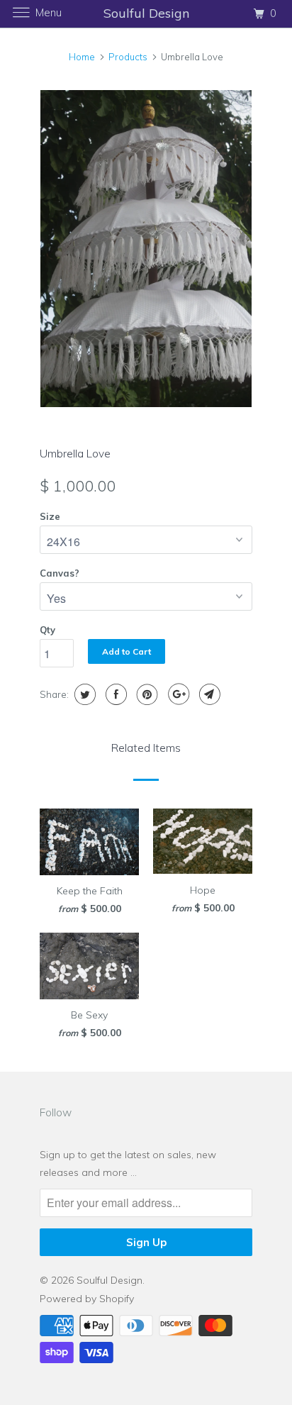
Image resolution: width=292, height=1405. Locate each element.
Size (50, 516)
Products (127, 56)
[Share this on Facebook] (114, 694)
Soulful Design (109, 1280)
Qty (47, 629)
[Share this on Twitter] (83, 694)
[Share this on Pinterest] (145, 694)
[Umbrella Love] (146, 248)
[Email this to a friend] (208, 694)
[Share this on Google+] (176, 694)
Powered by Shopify (87, 1298)
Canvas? (59, 573)
